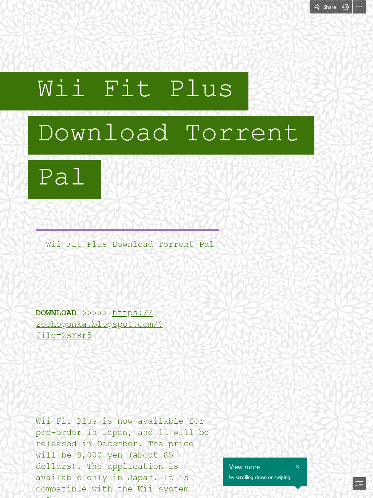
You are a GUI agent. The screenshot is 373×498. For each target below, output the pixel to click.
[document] (186, 249)
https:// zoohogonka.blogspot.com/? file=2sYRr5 (99, 324)
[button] (324, 6)
